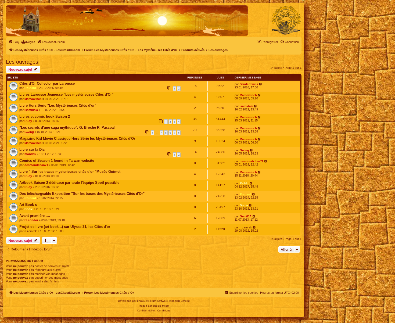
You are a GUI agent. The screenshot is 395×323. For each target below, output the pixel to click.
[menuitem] (14, 42)
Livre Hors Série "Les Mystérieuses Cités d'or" (57, 105)
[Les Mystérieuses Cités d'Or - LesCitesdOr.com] (286, 20)
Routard (30, 87)
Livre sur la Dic (32, 150)
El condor (31, 220)
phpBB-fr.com (161, 305)
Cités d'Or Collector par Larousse (47, 83)
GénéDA (246, 216)
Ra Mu (244, 183)
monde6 (30, 154)
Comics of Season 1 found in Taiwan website (56, 161)
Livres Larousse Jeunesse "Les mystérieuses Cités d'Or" (66, 94)
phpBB (141, 300)
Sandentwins (249, 84)
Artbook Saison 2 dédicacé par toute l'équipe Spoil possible (69, 183)
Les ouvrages (22, 62)
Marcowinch (33, 99)
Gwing (29, 132)
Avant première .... (34, 216)
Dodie (28, 209)
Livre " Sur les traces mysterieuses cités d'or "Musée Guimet (69, 172)
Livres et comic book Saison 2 (44, 116)
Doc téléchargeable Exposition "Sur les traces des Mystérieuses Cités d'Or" (82, 194)
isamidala (31, 110)
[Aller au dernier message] (261, 84)
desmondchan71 (36, 165)
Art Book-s (28, 205)
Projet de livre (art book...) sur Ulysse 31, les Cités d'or (64, 227)
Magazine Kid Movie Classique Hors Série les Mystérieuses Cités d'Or (77, 139)
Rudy (28, 121)
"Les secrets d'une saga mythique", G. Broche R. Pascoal (67, 127)
